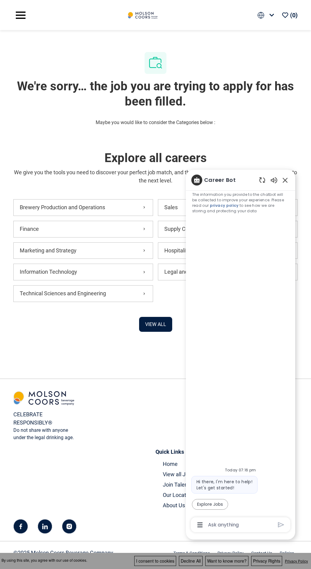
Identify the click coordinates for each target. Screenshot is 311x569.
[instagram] (69, 526)
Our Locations (179, 495)
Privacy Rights (266, 561)
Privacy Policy (296, 561)
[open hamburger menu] (20, 15)
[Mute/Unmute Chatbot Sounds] (274, 179)
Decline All (191, 561)
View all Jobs (178, 474)
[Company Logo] (143, 15)
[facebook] (20, 526)
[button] (156, 324)
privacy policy (224, 205)
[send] (281, 525)
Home (170, 464)
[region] (240, 352)
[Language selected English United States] (267, 15)
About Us (174, 505)
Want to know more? (227, 561)
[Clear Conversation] (262, 180)
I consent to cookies (155, 561)
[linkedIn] (45, 526)
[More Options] (200, 525)
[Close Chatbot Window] (285, 180)
